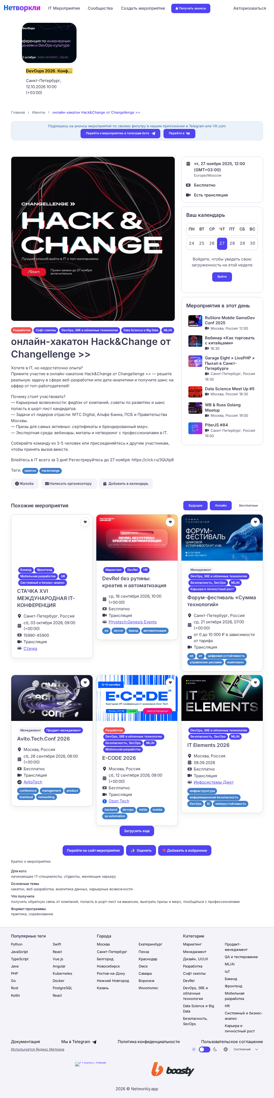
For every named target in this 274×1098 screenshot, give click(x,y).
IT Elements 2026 (208, 745)
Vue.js (58, 959)
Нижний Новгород (113, 980)
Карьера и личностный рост (212, 589)
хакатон (30, 470)
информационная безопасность (214, 797)
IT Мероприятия (64, 8)
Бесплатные (248, 505)
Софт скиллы (46, 330)
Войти (222, 276)
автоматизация (154, 630)
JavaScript (19, 952)
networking (46, 797)
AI (208, 804)
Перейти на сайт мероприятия (93, 850)
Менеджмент (201, 570)
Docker (58, 980)
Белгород (105, 959)
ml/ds (143, 810)
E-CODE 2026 (119, 758)
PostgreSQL (62, 988)
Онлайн (221, 505)
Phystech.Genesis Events (133, 621)
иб (191, 656)
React (57, 952)
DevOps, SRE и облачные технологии (90, 330)
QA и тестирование (241, 957)
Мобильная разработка (37, 576)
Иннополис (148, 988)
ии (106, 630)
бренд (133, 630)
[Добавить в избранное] (85, 522)
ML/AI (168, 330)
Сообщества (100, 8)
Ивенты (38, 112)
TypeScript (19, 959)
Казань (103, 988)
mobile (157, 810)
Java (14, 966)
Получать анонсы (192, 8)
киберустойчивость (230, 804)
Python (16, 944)
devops (128, 810)
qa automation (115, 816)
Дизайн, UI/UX (195, 959)
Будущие (196, 505)
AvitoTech (33, 781)
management (51, 790)
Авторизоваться (249, 8)
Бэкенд (25, 570)
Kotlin (15, 995)
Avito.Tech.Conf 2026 (43, 739)
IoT (227, 971)
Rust (14, 988)
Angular (59, 966)
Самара (145, 973)
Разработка (21, 330)
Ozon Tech (119, 800)
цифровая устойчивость (226, 656)
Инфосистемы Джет (214, 782)
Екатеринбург (150, 944)
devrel (118, 630)
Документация (25, 1041)
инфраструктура (202, 791)
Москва (103, 944)
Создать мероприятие (143, 8)
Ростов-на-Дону (111, 973)
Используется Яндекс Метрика (37, 1049)
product (72, 790)
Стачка (30, 648)
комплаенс (235, 662)
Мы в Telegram (76, 1041)
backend (111, 810)
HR (63, 576)
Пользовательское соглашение (232, 1041)
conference (28, 790)
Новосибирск (108, 966)
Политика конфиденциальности (149, 1041)
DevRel (132, 570)
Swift (57, 944)
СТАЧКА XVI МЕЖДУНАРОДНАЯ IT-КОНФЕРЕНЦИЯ (46, 598)
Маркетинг (113, 570)
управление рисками (206, 662)
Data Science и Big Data (141, 330)
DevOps (195, 804)
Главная (18, 112)
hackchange (51, 470)
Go (13, 980)
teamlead (26, 797)
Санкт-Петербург (112, 952)
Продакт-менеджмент (64, 730)
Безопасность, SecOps (208, 583)
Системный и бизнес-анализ (42, 583)
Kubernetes (62, 973)
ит (200, 656)
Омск (143, 966)
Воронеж (147, 980)
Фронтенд (44, 570)
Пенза (144, 952)
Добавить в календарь (128, 483)
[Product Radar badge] (107, 1070)
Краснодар (148, 959)
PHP (14, 973)
